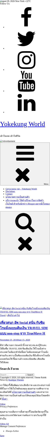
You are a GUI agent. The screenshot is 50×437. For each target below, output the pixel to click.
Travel (3, 315)
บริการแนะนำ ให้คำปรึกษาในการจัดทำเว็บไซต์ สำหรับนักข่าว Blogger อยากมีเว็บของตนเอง (28, 203)
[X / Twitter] (26, 48)
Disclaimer (10, 191)
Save (2, 436)
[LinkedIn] (26, 112)
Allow (3, 404)
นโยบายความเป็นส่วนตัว (17, 197)
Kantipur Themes (16, 380)
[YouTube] (26, 91)
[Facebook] (26, 27)
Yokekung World (22, 124)
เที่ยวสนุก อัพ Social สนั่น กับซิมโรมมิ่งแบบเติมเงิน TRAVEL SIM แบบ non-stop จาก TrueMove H (24, 328)
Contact (9, 194)
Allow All (4, 424)
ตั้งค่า (4, 399)
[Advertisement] (25, 280)
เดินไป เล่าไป (13, 315)
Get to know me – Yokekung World (21, 189)
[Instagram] (26, 69)
